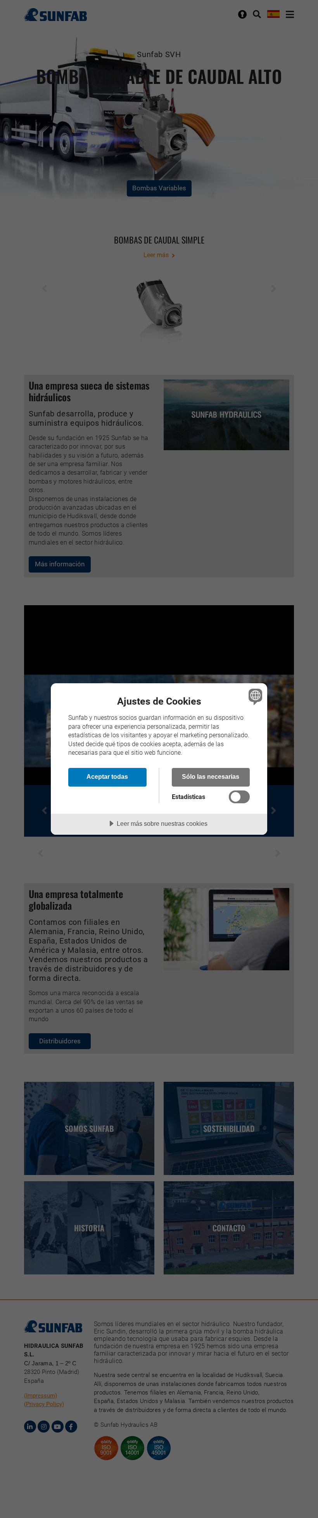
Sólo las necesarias (210, 776)
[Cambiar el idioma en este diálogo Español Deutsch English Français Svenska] (254, 696)
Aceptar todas (107, 776)
